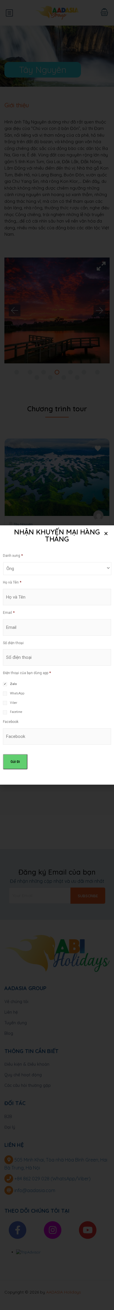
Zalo (13, 684)
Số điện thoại (13, 643)
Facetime (16, 712)
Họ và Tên (12, 582)
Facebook (10, 722)
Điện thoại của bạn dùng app (27, 673)
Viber (13, 703)
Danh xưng (13, 556)
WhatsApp (17, 693)
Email (9, 613)
